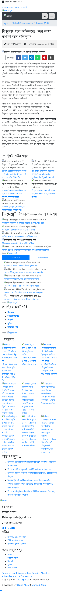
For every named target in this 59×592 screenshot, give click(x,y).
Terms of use (9, 573)
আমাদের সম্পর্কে (7, 7)
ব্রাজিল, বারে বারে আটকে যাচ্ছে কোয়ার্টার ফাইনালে (19, 236)
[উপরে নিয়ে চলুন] (1, 590)
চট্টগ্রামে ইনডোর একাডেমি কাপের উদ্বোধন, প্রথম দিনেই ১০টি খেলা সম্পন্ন (43, 193)
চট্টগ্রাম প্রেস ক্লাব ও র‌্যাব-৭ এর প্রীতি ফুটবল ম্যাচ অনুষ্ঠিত (29, 360)
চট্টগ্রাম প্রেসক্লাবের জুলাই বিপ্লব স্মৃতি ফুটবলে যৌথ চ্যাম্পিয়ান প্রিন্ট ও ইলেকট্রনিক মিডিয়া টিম (14, 174)
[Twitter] (3, 528)
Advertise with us (11, 576)
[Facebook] (6, 528)
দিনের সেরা (16, 257)
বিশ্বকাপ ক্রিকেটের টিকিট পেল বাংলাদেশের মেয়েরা (21, 285)
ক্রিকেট (10, 319)
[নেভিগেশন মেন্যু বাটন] (52, 16)
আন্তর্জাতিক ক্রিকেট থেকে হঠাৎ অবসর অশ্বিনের (21, 279)
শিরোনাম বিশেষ (13, 316)
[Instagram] (11, 528)
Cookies (36, 573)
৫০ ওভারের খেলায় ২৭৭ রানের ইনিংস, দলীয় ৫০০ (21, 299)
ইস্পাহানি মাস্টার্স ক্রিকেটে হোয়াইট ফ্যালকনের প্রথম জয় (29, 469)
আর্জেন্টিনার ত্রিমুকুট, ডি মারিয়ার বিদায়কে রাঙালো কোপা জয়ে (23, 223)
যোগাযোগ (23, 7)
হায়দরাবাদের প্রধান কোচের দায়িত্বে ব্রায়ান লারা (20, 265)
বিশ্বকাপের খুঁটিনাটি (42, 23)
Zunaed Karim (39, 585)
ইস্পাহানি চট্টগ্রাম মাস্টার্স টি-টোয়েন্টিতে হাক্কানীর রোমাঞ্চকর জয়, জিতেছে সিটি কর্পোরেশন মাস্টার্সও (29, 439)
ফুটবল (10, 323)
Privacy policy (23, 573)
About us (45, 573)
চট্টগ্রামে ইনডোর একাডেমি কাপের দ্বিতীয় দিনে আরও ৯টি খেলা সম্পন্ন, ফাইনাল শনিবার (14, 193)
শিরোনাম (11, 312)
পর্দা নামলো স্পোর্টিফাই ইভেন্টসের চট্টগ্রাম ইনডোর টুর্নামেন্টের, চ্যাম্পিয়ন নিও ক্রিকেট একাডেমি (43, 174)
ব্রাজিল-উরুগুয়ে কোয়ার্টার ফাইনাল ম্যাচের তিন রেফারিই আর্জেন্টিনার (25, 250)
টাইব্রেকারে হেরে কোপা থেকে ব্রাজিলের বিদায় (18, 243)
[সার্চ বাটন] (45, 16)
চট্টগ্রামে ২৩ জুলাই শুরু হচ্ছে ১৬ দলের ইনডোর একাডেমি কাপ (49, 400)
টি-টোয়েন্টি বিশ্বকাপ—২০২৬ (22, 23)
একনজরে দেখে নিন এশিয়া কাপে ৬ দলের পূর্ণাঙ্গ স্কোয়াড (23, 292)
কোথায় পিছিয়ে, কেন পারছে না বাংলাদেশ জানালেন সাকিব (23, 272)
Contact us (26, 576)
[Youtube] (13, 528)
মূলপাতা (6, 23)
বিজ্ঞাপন (16, 7)
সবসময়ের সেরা (43, 257)
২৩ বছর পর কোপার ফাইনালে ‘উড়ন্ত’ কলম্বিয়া (18, 229)
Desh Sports (22, 579)
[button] (18, 57)
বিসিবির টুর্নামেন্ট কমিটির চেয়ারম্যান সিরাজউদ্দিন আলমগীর (29, 480)
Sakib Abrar (23, 585)
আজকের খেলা (13, 327)
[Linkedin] (8, 528)
